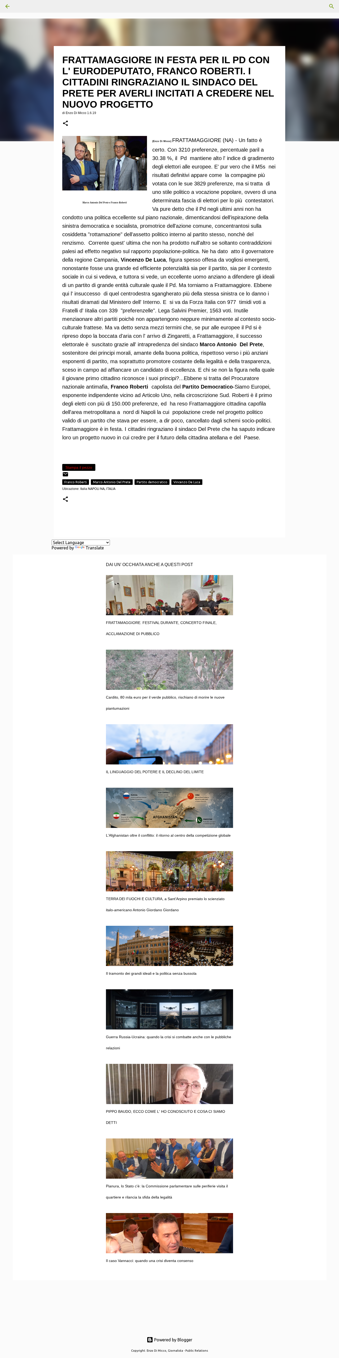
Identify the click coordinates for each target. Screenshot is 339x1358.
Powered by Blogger (172, 1339)
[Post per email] (65, 476)
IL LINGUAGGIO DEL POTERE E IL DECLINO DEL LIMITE (155, 772)
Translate (95, 547)
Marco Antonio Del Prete (112, 482)
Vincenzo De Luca (186, 482)
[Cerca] (22, 6)
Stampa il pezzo (78, 467)
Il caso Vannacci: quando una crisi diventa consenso (149, 1261)
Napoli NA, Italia (101, 488)
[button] (65, 123)
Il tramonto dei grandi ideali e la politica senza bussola (151, 973)
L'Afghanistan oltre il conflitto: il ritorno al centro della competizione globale (168, 835)
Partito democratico (152, 482)
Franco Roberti (75, 482)
